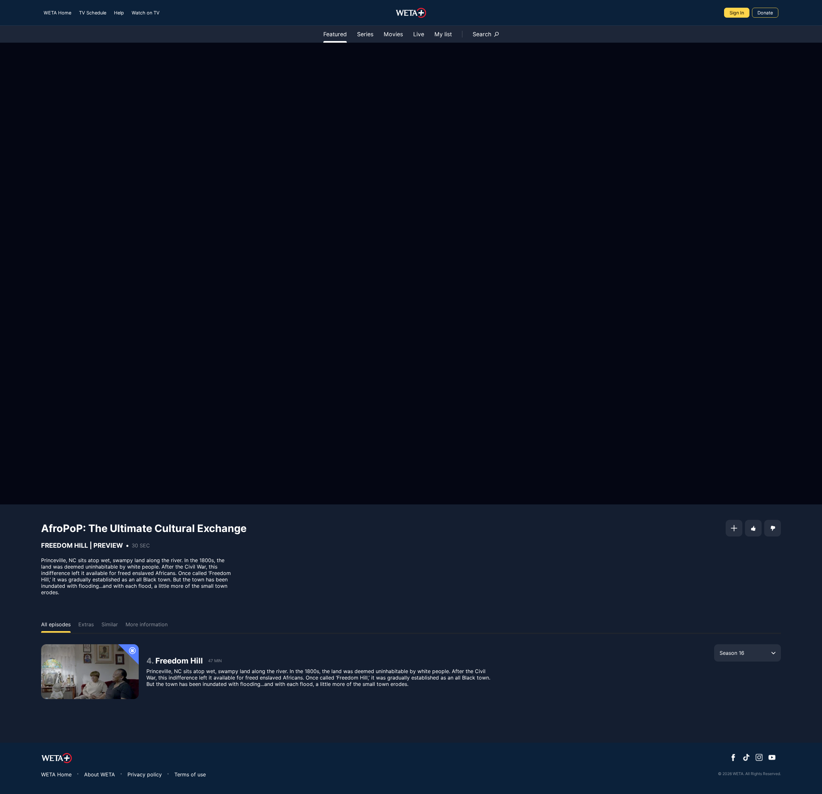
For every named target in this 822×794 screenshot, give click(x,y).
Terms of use (190, 774)
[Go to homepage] (411, 13)
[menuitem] (57, 12)
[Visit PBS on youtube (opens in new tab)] (772, 758)
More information (147, 624)
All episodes (56, 624)
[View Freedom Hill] (90, 671)
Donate (765, 12)
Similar (109, 624)
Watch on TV (146, 12)
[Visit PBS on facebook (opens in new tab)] (733, 758)
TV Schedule (92, 12)
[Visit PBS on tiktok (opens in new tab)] (746, 758)
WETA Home (57, 12)
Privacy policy (144, 774)
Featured (335, 34)
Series (365, 34)
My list (443, 34)
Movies (393, 34)
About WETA (99, 774)
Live (418, 34)
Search (482, 34)
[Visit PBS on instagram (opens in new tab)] (759, 758)
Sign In (737, 12)
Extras (86, 624)
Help (119, 12)
